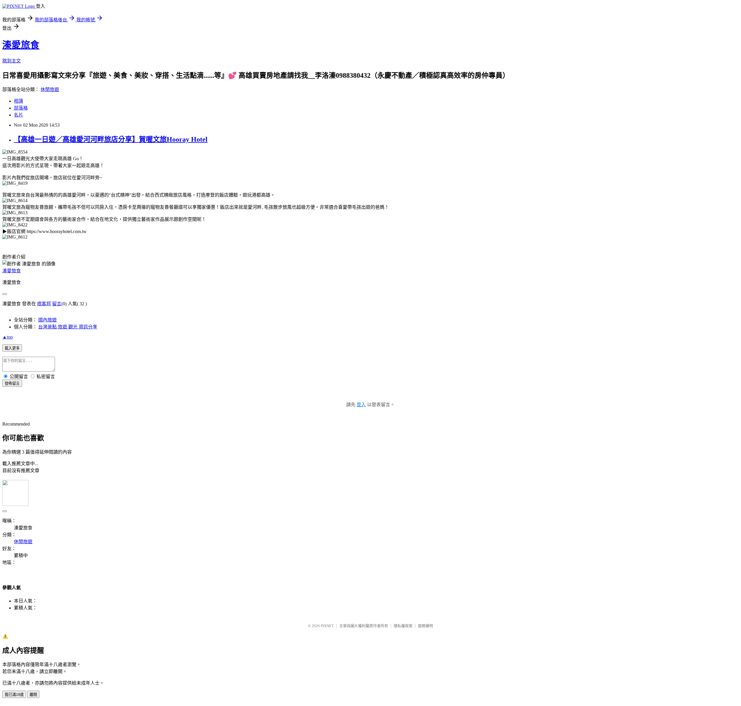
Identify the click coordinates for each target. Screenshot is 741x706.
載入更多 (12, 348)
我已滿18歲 (14, 694)
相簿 (18, 101)
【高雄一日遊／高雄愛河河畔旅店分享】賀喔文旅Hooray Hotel (111, 139)
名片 (18, 114)
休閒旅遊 (50, 89)
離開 (33, 694)
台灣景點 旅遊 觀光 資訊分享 (67, 326)
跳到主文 (11, 60)
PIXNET (327, 626)
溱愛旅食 (20, 45)
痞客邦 (44, 303)
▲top (7, 336)
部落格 (21, 108)
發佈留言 (12, 383)
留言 (56, 303)
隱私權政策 (403, 626)
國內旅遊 (47, 319)
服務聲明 (425, 626)
